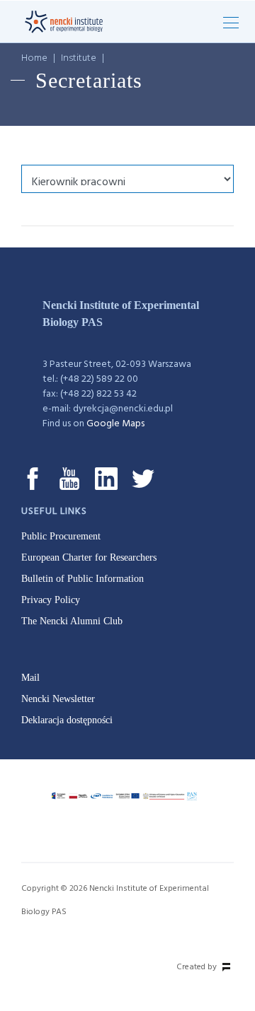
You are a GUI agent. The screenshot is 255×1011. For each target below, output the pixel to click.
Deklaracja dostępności (67, 720)
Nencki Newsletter (58, 699)
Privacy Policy (50, 600)
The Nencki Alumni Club (72, 621)
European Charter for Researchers (89, 557)
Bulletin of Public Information (82, 578)
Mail (30, 677)
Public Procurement (61, 536)
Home (34, 58)
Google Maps (115, 424)
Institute (78, 58)
